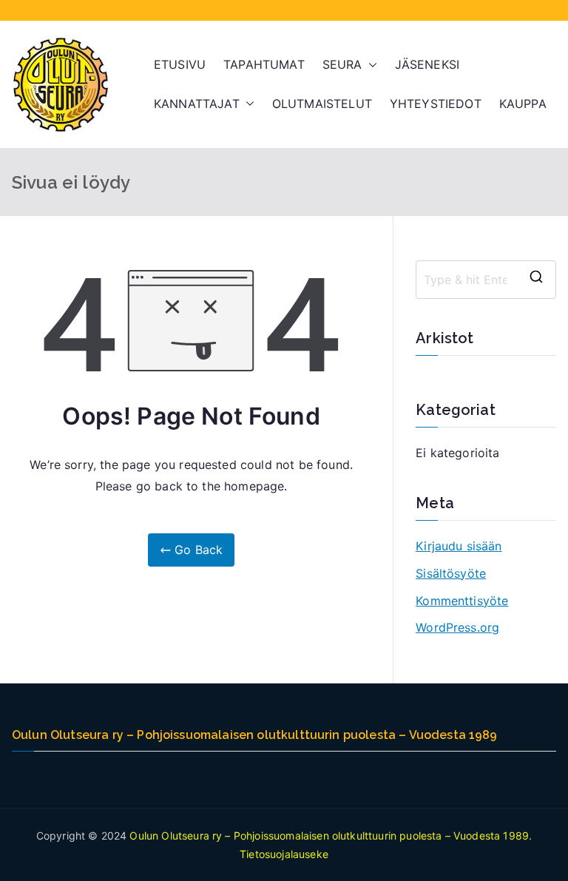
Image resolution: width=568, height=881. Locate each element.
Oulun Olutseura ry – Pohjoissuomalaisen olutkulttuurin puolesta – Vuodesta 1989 (329, 835)
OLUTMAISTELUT (322, 103)
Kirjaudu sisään (458, 546)
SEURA (342, 64)
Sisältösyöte (451, 573)
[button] (369, 64)
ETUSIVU (180, 64)
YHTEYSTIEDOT (435, 103)
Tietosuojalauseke (284, 854)
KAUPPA (523, 103)
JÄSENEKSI (427, 64)
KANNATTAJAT (197, 103)
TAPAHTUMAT (264, 64)
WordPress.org (457, 627)
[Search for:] (485, 279)
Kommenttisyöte (462, 600)
